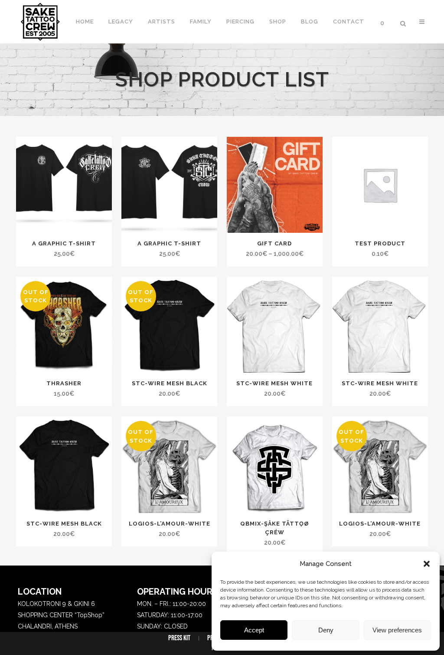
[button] (426, 563)
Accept (254, 630)
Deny (325, 630)
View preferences (397, 630)
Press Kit (179, 638)
